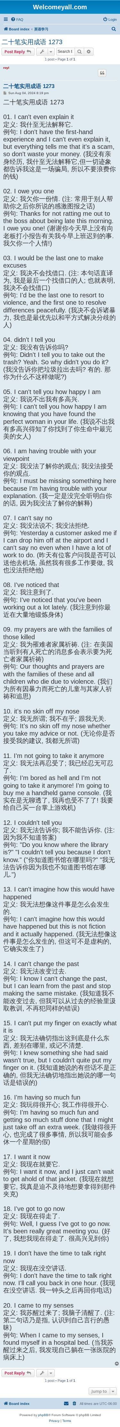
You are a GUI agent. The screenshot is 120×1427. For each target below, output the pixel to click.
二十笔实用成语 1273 (32, 41)
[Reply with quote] (102, 73)
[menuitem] (17, 19)
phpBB (43, 1415)
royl (6, 67)
